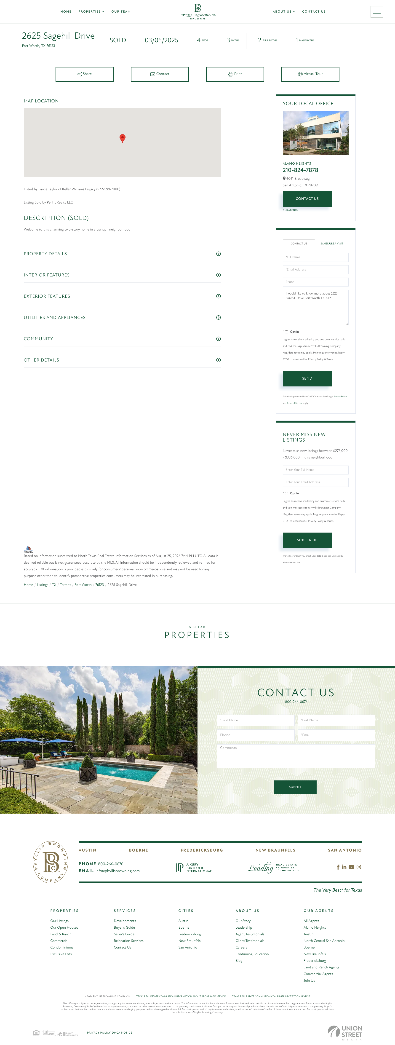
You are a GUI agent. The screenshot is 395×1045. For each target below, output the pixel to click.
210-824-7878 (300, 170)
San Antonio (345, 838)
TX (54, 551)
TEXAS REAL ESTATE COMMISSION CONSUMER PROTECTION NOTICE (271, 983)
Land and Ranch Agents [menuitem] (321, 954)
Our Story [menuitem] (243, 908)
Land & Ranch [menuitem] (60, 921)
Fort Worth (83, 551)
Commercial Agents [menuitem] (318, 961)
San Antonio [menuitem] (187, 934)
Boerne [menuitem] (183, 914)
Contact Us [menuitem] (314, 11)
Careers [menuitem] (241, 934)
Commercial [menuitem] (59, 928)
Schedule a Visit (331, 243)
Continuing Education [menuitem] (252, 941)
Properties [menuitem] (89, 11)
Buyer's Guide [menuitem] (124, 914)
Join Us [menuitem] (309, 968)
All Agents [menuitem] (311, 908)
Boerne (138, 838)
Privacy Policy (340, 396)
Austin (88, 838)
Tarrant (65, 551)
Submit (295, 774)
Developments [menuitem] (125, 908)
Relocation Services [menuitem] (129, 928)
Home (28, 551)
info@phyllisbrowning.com (118, 858)
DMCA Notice (122, 1019)
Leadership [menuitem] (244, 914)
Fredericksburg (202, 838)
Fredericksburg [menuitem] (189, 921)
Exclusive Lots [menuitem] (61, 941)
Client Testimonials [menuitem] (250, 928)
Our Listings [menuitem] (59, 908)
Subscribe (307, 540)
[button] (122, 138)
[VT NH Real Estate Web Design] (345, 1020)
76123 (99, 551)
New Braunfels (276, 838)
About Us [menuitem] (282, 11)
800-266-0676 (296, 689)
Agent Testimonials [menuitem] (250, 921)
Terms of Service (294, 403)
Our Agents (290, 210)
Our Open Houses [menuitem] (64, 914)
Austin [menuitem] (183, 908)
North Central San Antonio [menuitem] (324, 928)
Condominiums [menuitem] (61, 934)
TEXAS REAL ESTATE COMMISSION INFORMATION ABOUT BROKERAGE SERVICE (182, 983)
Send (307, 378)
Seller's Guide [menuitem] (124, 921)
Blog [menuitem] (239, 948)
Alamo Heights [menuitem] (315, 914)
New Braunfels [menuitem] (189, 928)
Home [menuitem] (66, 11)
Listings (42, 551)
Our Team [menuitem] (121, 11)
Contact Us (307, 199)
